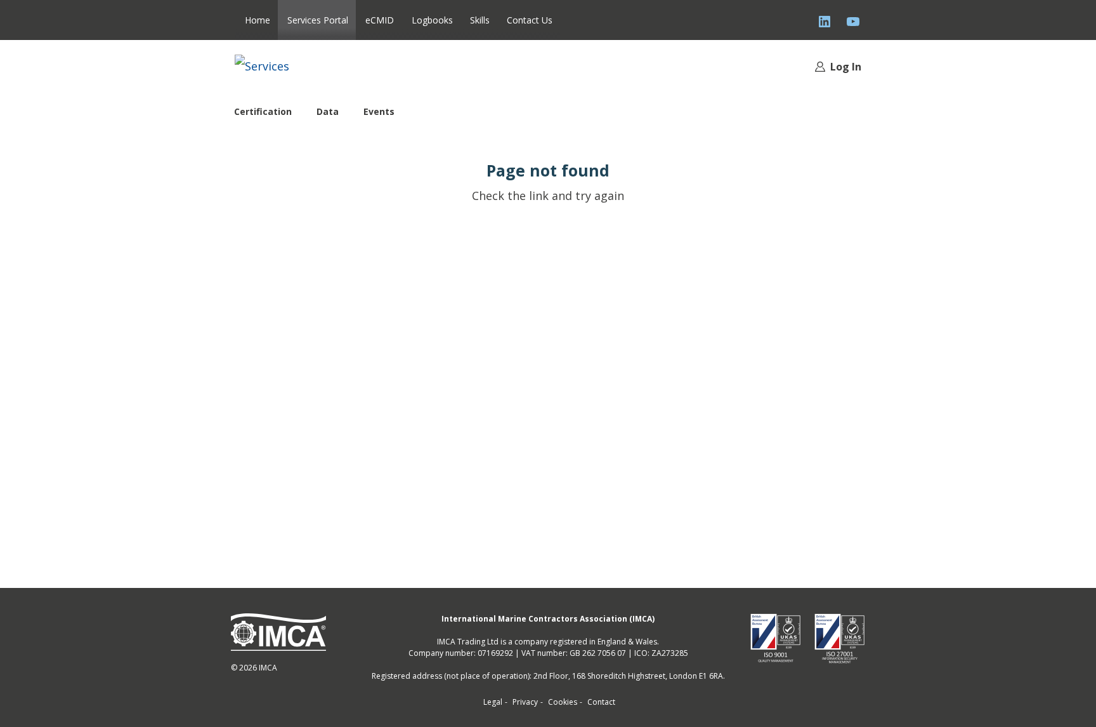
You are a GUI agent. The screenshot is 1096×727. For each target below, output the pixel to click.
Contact (601, 702)
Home (257, 20)
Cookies (562, 702)
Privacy (525, 702)
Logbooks (432, 20)
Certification (263, 111)
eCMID (379, 20)
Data (327, 111)
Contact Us (529, 20)
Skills (480, 20)
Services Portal (317, 20)
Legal (492, 702)
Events (379, 111)
